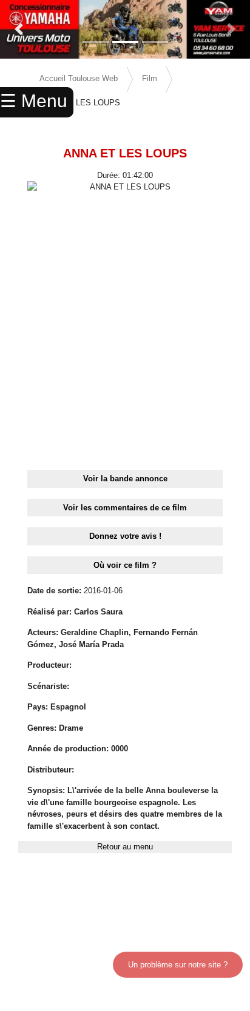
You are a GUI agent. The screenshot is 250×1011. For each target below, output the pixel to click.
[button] (19, 29)
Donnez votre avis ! (125, 536)
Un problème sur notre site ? (178, 964)
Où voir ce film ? (125, 565)
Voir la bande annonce (125, 478)
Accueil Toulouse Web (78, 78)
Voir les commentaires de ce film (125, 507)
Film (149, 78)
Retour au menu (125, 846)
